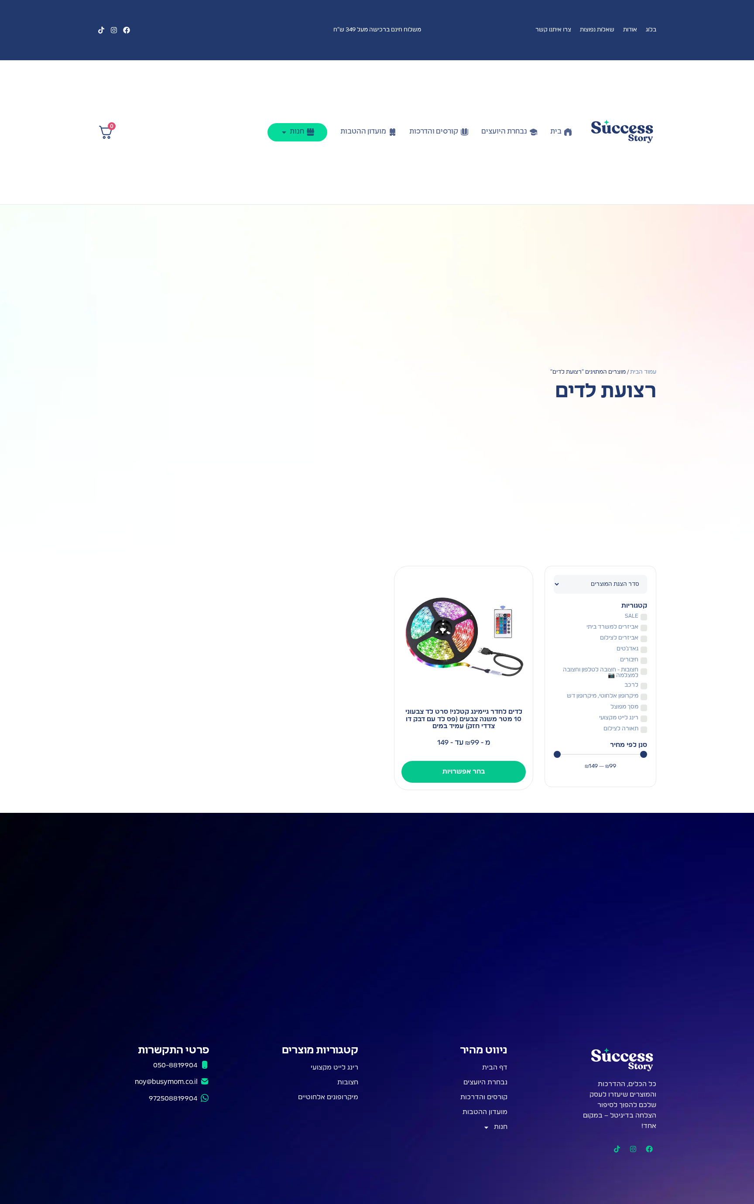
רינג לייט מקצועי (334, 1067)
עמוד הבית (643, 372)
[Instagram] (113, 30)
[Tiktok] (101, 30)
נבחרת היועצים (485, 1082)
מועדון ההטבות (485, 1112)
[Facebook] (126, 30)
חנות (500, 1127)
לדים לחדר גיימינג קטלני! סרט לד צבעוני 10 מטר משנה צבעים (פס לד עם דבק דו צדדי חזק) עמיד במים (463, 719)
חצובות (347, 1082)
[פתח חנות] (284, 132)
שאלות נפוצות (597, 30)
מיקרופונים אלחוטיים (328, 1097)
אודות (630, 30)
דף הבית (494, 1067)
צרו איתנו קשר (553, 30)
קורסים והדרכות (483, 1097)
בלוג (651, 30)
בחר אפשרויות (463, 771)
